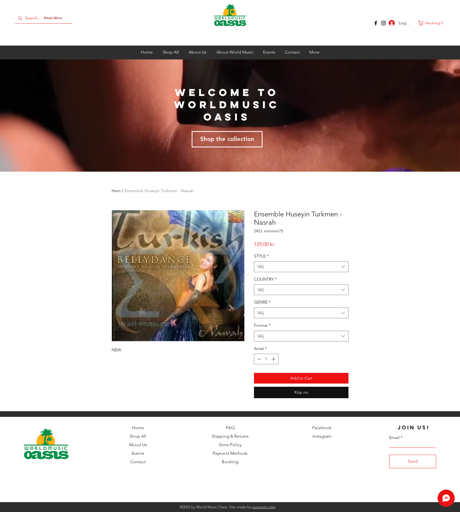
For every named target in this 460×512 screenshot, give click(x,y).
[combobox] (301, 266)
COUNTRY (265, 279)
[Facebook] (376, 23)
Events (138, 453)
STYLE (261, 256)
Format (262, 325)
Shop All (138, 436)
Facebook (322, 427)
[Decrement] (258, 359)
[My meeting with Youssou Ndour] (383, 23)
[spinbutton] (266, 359)
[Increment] (274, 359)
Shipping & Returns (230, 436)
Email (394, 438)
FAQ (230, 427)
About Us (138, 444)
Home (138, 427)
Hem (116, 190)
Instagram (322, 436)
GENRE (262, 302)
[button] (54, 18)
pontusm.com (264, 507)
